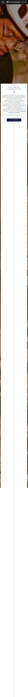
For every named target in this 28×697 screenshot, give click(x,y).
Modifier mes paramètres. (14, 115)
